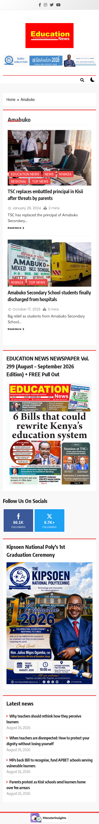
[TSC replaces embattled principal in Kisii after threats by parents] (49, 158)
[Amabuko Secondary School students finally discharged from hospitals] (49, 263)
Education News (25, 174)
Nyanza (65, 174)
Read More (14, 228)
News (49, 174)
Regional (18, 181)
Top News (40, 181)
